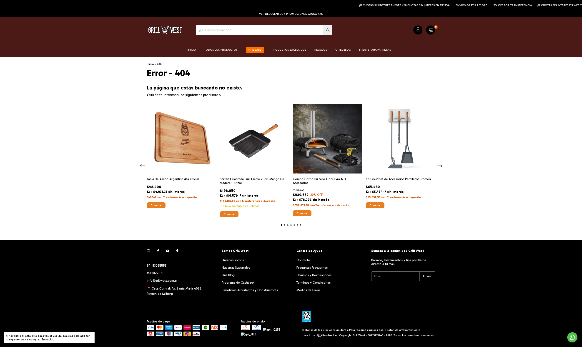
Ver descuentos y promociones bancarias (291, 13)
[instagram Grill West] (148, 251)
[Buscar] (327, 30)
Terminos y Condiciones (313, 283)
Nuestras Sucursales (236, 268)
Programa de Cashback (238, 283)
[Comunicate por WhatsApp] (572, 337)
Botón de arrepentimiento (403, 330)
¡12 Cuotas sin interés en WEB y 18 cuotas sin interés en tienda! (396, 5)
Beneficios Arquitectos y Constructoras (250, 290)
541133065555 (157, 266)
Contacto (303, 260)
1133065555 (155, 273)
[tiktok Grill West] (177, 251)
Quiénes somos (233, 260)
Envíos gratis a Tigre (462, 5)
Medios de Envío (308, 290)
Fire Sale (254, 49)
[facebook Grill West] (158, 251)
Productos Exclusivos (289, 49)
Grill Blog (343, 49)
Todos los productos (221, 49)
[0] (430, 30)
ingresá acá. (376, 330)
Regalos (320, 49)
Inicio (192, 49)
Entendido (47, 339)
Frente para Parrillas (375, 49)
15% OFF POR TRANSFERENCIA (503, 5)
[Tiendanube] (320, 336)
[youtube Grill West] (167, 251)
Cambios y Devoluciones (313, 275)
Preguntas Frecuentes (312, 268)
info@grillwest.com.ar (162, 281)
